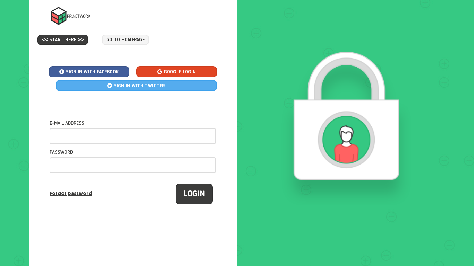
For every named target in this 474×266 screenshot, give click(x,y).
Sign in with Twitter (139, 85)
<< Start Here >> (63, 39)
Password (61, 152)
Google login (180, 72)
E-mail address (67, 123)
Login (194, 194)
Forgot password (71, 193)
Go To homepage (125, 39)
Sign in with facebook (92, 72)
